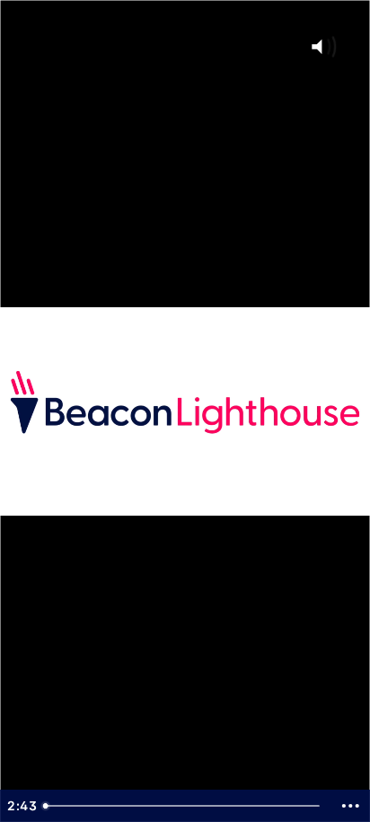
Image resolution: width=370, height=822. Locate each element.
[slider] (184, 806)
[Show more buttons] (350, 806)
